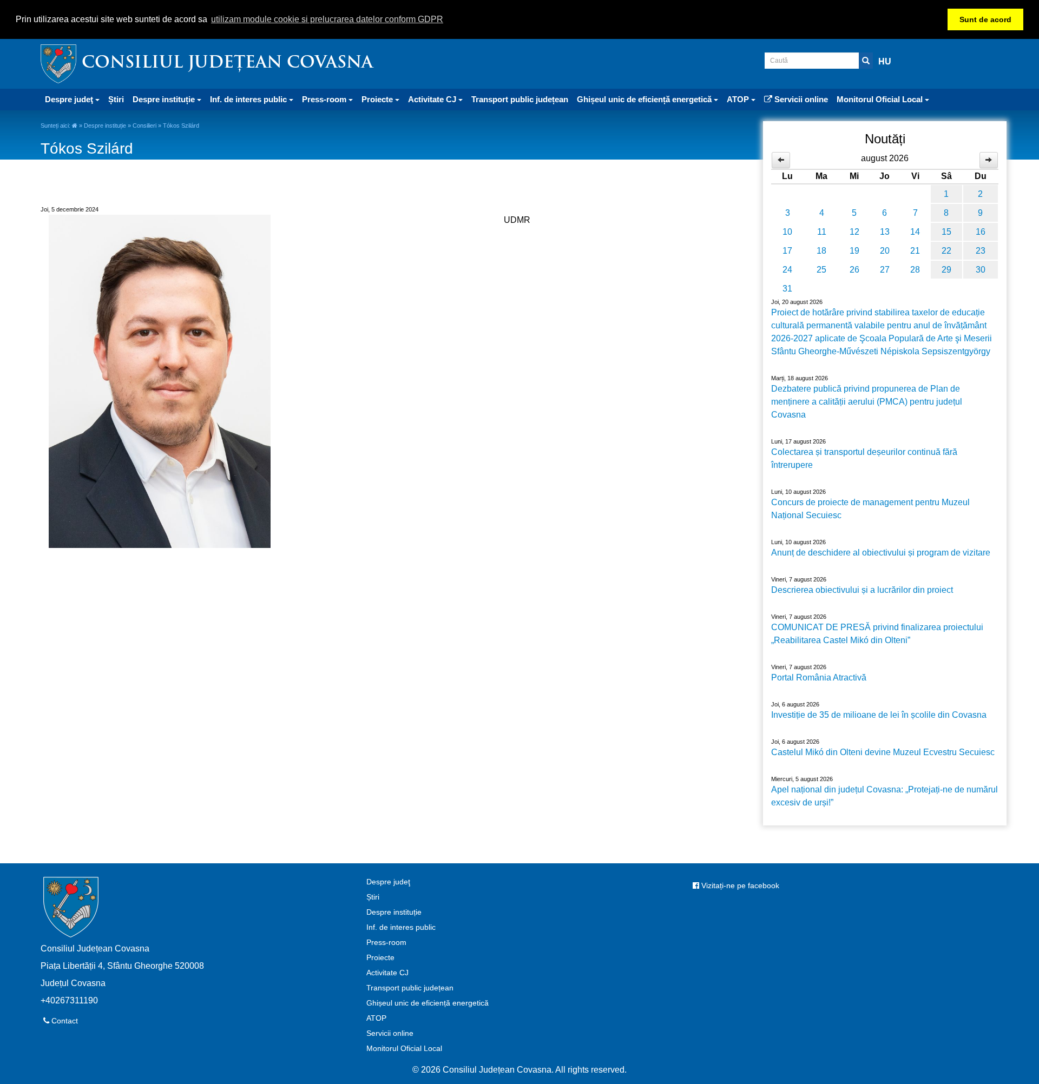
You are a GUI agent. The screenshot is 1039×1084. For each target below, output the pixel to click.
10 (787, 231)
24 (787, 269)
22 (946, 250)
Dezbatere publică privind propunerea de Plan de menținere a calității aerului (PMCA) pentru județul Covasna (866, 401)
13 (885, 231)
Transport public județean (519, 99)
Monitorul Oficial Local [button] (881, 99)
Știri (116, 99)
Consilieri (144, 125)
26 (854, 269)
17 (787, 250)
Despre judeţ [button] (70, 99)
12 (854, 231)
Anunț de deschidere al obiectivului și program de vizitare (880, 552)
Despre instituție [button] (165, 99)
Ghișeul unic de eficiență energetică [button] (645, 99)
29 (946, 269)
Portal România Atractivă (818, 677)
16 (980, 231)
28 (915, 269)
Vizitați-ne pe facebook (739, 885)
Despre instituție (105, 125)
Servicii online (800, 99)
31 (787, 288)
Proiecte (380, 957)
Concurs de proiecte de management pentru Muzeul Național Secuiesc (870, 509)
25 (821, 269)
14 (915, 231)
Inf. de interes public (401, 927)
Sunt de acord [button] (985, 19)
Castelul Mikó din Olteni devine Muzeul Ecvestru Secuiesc (883, 752)
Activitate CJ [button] (433, 99)
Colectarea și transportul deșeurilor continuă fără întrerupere (864, 458)
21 (915, 250)
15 (946, 231)
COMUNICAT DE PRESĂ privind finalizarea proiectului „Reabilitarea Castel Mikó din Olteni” (877, 634)
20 (885, 250)
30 (980, 269)
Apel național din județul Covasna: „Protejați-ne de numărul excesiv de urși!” (884, 796)
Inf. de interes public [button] (249, 99)
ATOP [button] (739, 99)
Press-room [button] (325, 99)
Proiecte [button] (378, 99)
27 (885, 269)
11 (821, 231)
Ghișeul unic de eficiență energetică (427, 1003)
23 (980, 250)
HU (884, 61)
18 (821, 250)
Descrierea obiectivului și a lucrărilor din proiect (862, 589)
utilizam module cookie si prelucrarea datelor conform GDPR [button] (327, 19)
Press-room (386, 942)
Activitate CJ (387, 972)
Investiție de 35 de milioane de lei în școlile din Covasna (879, 714)
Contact (63, 1020)
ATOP (376, 1018)
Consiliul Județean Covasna (227, 63)
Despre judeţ (388, 881)
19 (854, 250)
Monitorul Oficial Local (404, 1048)
